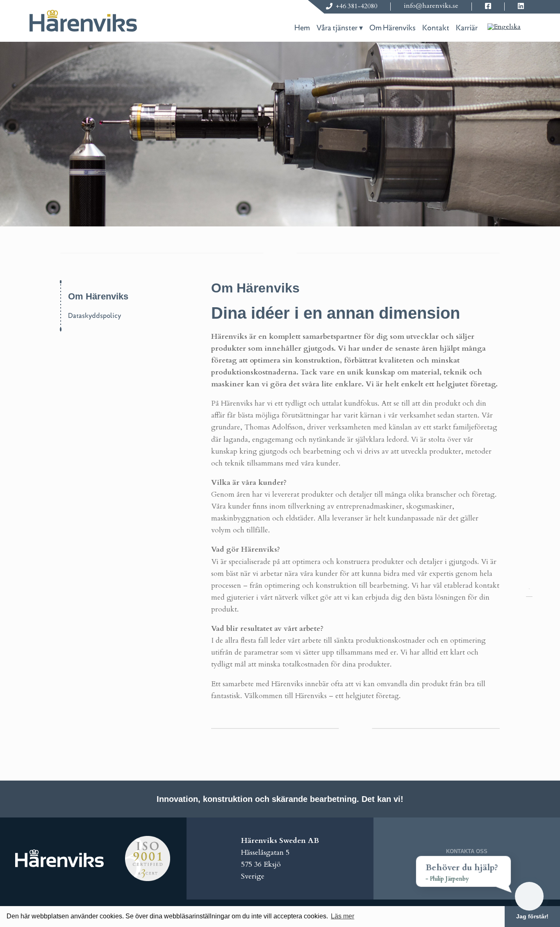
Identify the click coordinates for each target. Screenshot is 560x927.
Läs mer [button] (342, 916)
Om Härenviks (392, 27)
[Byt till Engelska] (504, 26)
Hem (302, 27)
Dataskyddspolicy (94, 316)
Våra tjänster (336, 27)
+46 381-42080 (356, 6)
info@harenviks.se (431, 5)
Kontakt (435, 27)
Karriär (467, 27)
